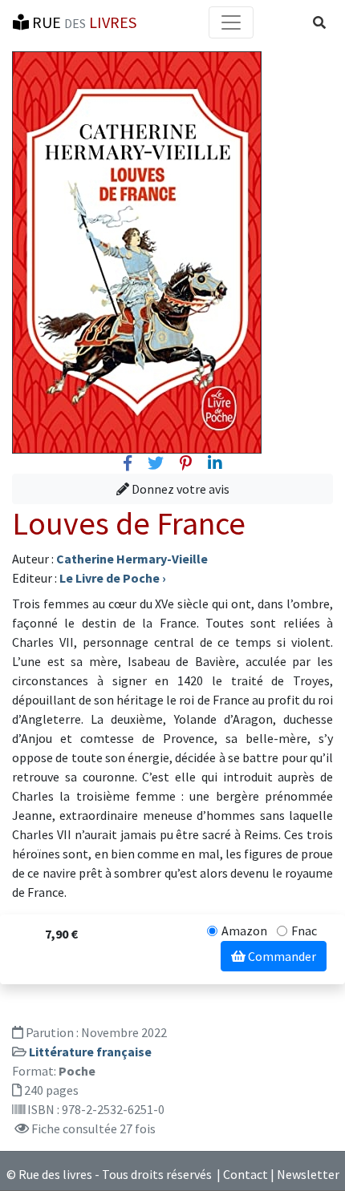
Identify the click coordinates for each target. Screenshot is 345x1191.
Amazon (244, 931)
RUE (82, 22)
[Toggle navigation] (231, 22)
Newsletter (308, 1174)
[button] (319, 22)
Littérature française (90, 1052)
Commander (281, 956)
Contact (245, 1174)
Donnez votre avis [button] (179, 489)
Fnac (304, 931)
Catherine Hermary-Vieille (132, 559)
